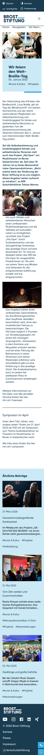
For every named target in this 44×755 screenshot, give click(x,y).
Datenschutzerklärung (16, 750)
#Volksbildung (10, 546)
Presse (7, 737)
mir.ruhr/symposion (13, 446)
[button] (4, 750)
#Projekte (33, 84)
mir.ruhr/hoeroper (12, 400)
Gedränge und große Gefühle (19, 672)
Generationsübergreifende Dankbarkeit (17, 519)
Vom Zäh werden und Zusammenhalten (14, 593)
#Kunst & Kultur (17, 84)
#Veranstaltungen (26, 626)
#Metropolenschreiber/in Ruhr (19, 620)
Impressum (9, 744)
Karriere (7, 731)
